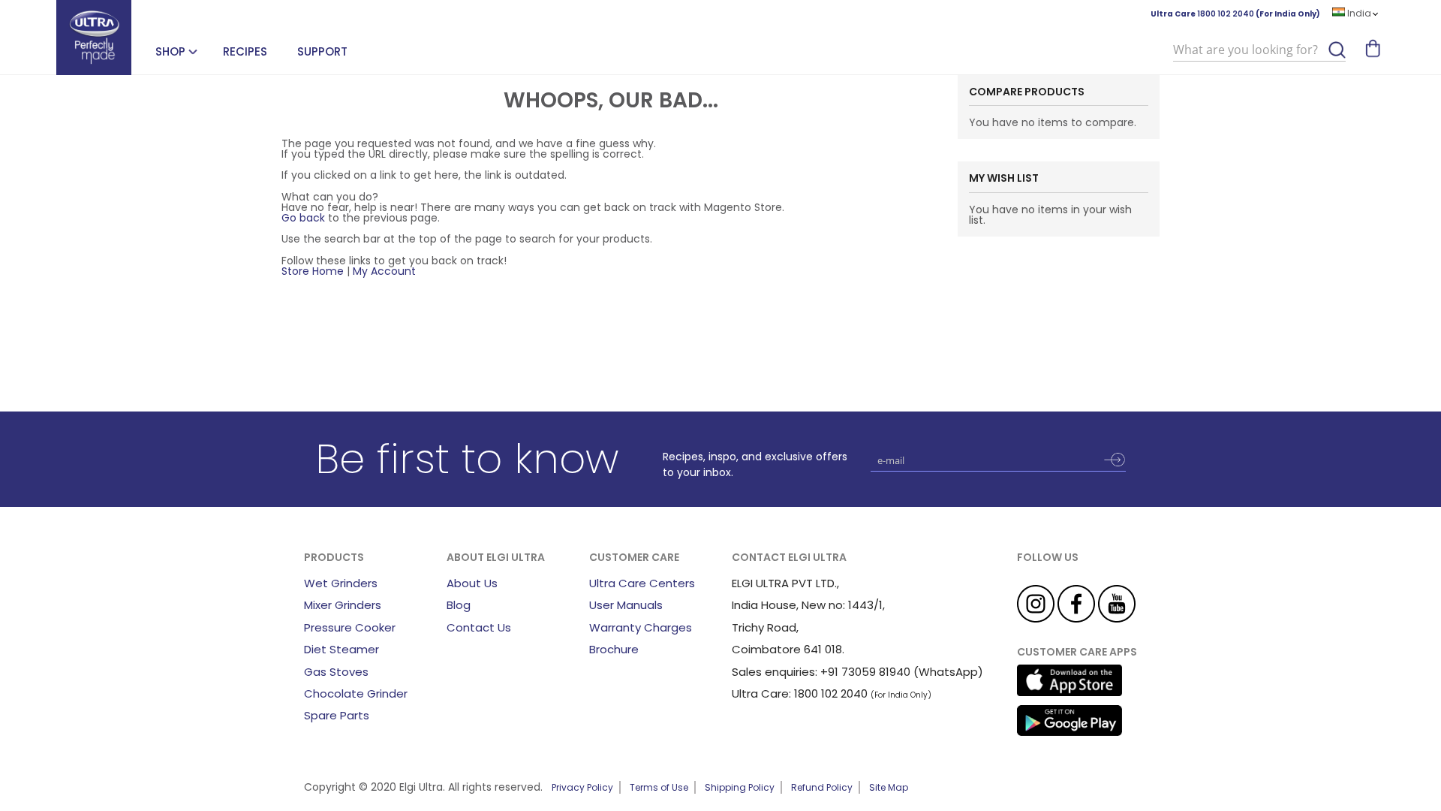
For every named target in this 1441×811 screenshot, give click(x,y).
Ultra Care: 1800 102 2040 (800, 693)
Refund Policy (822, 787)
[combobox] (1259, 50)
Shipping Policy (740, 787)
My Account (384, 271)
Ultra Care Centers (642, 583)
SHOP (170, 51)
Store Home (312, 271)
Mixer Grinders (342, 605)
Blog (459, 605)
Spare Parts (336, 715)
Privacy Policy (582, 787)
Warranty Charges (640, 627)
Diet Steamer (341, 649)
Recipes (245, 51)
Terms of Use (659, 787)
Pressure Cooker (350, 627)
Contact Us (479, 627)
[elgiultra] (93, 37)
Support (322, 51)
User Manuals (626, 605)
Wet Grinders (341, 583)
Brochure (614, 649)
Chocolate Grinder (356, 693)
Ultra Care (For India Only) (1235, 14)
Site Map (888, 787)
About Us (472, 583)
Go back (303, 217)
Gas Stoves (336, 672)
